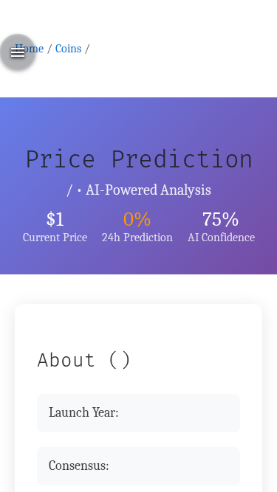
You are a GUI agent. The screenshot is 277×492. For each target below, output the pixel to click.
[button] (17, 51)
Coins (68, 48)
